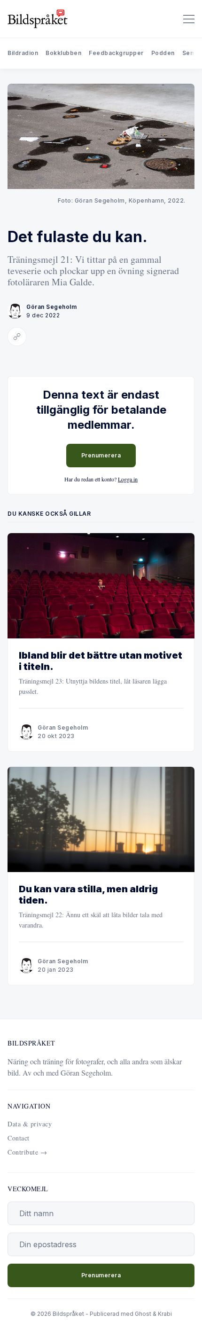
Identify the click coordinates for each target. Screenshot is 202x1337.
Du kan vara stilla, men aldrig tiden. (88, 894)
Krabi (165, 1313)
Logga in (128, 479)
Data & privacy (30, 1123)
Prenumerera (101, 455)
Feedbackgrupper (116, 52)
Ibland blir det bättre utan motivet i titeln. (100, 661)
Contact (19, 1137)
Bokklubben (63, 52)
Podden (163, 52)
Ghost (143, 1313)
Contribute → (27, 1152)
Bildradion (23, 52)
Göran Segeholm (51, 306)
